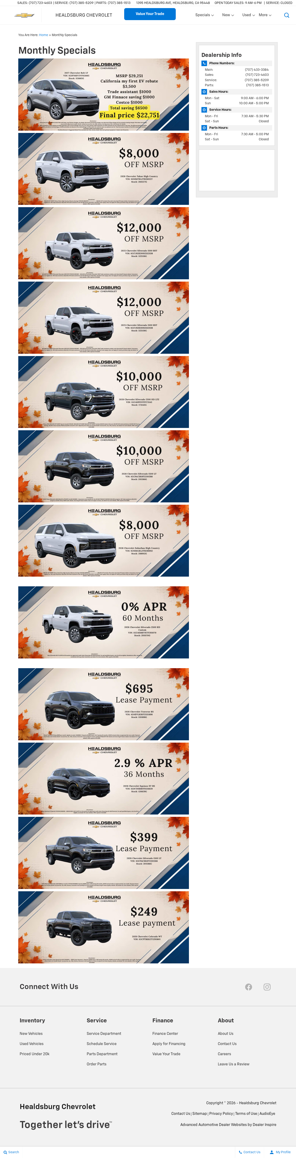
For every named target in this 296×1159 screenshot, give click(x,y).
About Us (225, 1034)
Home (43, 35)
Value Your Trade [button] (150, 14)
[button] (287, 15)
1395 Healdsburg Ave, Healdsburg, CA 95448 (173, 3)
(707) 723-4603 (257, 75)
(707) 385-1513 (257, 85)
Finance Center (165, 1034)
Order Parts (96, 1064)
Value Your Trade (166, 1054)
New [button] (227, 16)
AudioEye (267, 1114)
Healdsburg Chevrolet (257, 1103)
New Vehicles (31, 1034)
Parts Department (102, 1054)
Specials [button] (202, 16)
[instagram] (267, 987)
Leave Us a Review (234, 1064)
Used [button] (247, 16)
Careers (224, 1054)
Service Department (104, 1034)
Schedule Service (102, 1044)
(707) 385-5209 (257, 80)
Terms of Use (246, 1114)
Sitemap (199, 1114)
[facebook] (249, 987)
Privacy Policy (221, 1114)
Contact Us (227, 1044)
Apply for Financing (168, 1044)
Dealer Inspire (264, 1125)
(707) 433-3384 (257, 69)
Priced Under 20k (34, 1054)
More (263, 16)
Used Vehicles (31, 1044)
